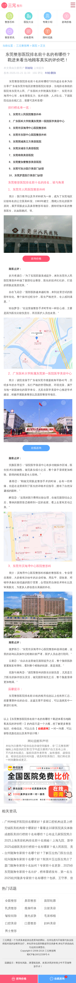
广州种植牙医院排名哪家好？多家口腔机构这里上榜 (38, 821)
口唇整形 (30, 923)
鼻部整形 (30, 900)
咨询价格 (36, 258)
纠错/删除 (50, 72)
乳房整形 (11, 908)
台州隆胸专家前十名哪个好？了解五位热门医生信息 (38, 853)
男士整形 (11, 930)
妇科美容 (50, 923)
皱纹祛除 (11, 915)
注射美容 (50, 908)
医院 (34, 45)
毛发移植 (50, 915)
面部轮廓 (50, 900)
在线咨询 (36, 448)
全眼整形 (11, 900)
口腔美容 (11, 923)
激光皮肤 (30, 915)
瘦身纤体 (30, 908)
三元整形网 (13, 8)
